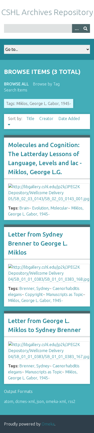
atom (8, 401)
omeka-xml (56, 401)
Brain (24, 208)
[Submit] (85, 28)
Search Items (15, 90)
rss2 (71, 401)
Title (30, 118)
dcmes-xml (25, 401)
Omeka (48, 424)
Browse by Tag (46, 84)
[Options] (76, 28)
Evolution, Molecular (50, 208)
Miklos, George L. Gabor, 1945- (35, 300)
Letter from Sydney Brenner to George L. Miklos (37, 243)
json (40, 401)
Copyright (34, 294)
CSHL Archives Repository (47, 12)
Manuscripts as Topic (64, 294)
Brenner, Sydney (34, 288)
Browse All (16, 84)
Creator (46, 118)
